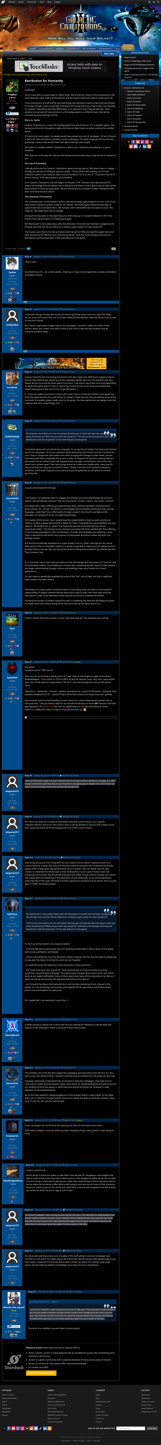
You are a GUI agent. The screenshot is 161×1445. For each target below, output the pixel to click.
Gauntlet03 (12, 498)
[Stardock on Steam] (151, 142)
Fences (4, 1405)
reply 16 (54, 1301)
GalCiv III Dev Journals (39, 74)
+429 (12, 641)
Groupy (5, 1415)
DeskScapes (6, 1408)
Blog (49, 2)
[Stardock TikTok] (140, 146)
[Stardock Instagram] (147, 142)
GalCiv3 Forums (59, 84)
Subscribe (152, 1428)
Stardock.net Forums (70, 775)
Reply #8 (28, 775)
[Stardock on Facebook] (133, 142)
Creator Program (102, 1415)
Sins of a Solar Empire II (56, 1405)
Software (11, 2)
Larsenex (12, 387)
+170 (12, 1099)
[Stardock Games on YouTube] (138, 142)
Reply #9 (28, 816)
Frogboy (12, 94)
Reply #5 (28, 482)
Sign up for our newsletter (101, 1428)
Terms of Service (79, 1441)
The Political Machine (55, 1412)
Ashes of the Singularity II (57, 1395)
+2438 (12, 107)
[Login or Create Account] (149, 2)
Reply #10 (29, 857)
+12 (12, 453)
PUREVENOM (12, 436)
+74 (12, 288)
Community (31, 2)
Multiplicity (6, 1412)
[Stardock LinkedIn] (144, 146)
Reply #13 (29, 1067)
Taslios (12, 272)
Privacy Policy (65, 1441)
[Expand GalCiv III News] (125, 112)
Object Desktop (8, 1395)
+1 (13, 1197)
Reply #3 (28, 372)
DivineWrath (12, 1035)
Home (6, 74)
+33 (12, 337)
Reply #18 (32, 1292)
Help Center (145, 1395)
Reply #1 (28, 256)
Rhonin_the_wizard (13, 1307)
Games (21, 2)
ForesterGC (12, 1135)
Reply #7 (28, 662)
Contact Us (100, 1418)
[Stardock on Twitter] (129, 142)
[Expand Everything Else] (123, 130)
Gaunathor (12, 1083)
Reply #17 (29, 1251)
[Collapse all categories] (156, 87)
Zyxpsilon (12, 677)
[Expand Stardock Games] (123, 126)
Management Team (103, 1401)
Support (57, 2)
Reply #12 (29, 1019)
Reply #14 (29, 1120)
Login (30, 58)
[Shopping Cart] (154, 2)
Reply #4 (28, 421)
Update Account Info (149, 1412)
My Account (145, 1398)
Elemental (51, 1398)
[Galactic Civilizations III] (80, 26)
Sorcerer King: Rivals (55, 1422)
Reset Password (147, 1408)
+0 (12, 807)
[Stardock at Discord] (135, 146)
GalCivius (12, 914)
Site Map (97, 1441)
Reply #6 (28, 613)
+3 (12, 1152)
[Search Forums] (158, 2)
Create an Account (148, 1401)
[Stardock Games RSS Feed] (149, 146)
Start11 (4, 1401)
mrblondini (12, 324)
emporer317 (12, 791)
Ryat (12, 628)
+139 (12, 514)
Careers (99, 1405)
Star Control (52, 1408)
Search (22, 58)
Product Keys (146, 1405)
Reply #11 (29, 898)
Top (116, 257)
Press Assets (100, 1412)
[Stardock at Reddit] (131, 146)
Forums (99, 1422)
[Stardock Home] (3, 2)
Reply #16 (29, 1210)
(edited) (77, 662)
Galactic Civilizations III (19, 74)
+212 (12, 400)
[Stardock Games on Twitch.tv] (142, 142)
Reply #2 (28, 309)
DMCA (89, 1441)
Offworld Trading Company (58, 1415)
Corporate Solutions (9, 1398)
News (42, 2)
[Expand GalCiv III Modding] (125, 108)
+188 (14, 1320)
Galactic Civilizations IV (56, 1401)
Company (100, 1390)
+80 (12, 694)
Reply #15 (30, 1165)
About (98, 1395)
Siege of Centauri (54, 1418)
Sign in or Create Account (41, 1373)
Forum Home (12, 58)
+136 (12, 1048)
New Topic (109, 53)
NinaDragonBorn (12, 1180)
